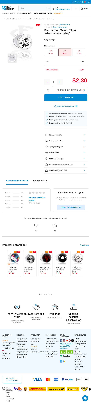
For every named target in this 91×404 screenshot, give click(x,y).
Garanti (48, 349)
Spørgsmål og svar (81, 341)
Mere (50, 13)
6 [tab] (51, 294)
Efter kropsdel (9, 13)
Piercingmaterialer (80, 344)
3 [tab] (44, 294)
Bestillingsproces (51, 339)
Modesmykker (40, 13)
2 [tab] (42, 294)
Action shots (49, 356)
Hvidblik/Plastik (64, 24)
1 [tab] (39, 294)
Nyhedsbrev (6, 358)
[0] (75, 8)
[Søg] (48, 8)
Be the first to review (60, 27)
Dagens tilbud (6, 345)
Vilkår (7, 388)
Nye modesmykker (8, 348)
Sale (3, 350)
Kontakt (77, 339)
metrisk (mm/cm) (76, 1)
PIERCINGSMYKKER (25, 13)
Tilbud (4, 355)
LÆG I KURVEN (65, 97)
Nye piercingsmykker (8, 343)
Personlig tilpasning (69, 90)
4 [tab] (47, 294)
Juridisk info (9, 391)
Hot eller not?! (6, 353)
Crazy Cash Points (51, 351)
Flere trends (84, 245)
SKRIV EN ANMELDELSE (71, 207)
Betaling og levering (52, 341)
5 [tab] (49, 294)
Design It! (58, 13)
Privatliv (8, 389)
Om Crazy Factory (51, 354)
